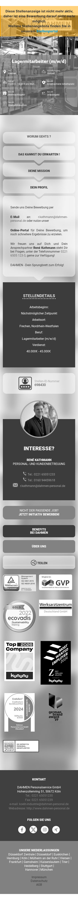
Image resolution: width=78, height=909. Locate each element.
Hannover (31, 869)
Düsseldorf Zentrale (21, 854)
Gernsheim (31, 862)
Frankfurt (15, 862)
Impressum (39, 877)
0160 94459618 (44, 480)
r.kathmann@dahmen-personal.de (42, 486)
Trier (65, 862)
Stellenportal (47, 31)
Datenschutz (39, 881)
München (46, 869)
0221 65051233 (44, 474)
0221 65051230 (42, 795)
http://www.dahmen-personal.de (48, 808)
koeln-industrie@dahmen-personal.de (44, 804)
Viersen (65, 858)
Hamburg (13, 858)
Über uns (39, 546)
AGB (39, 884)
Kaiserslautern (49, 862)
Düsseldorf (44, 854)
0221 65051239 (42, 800)
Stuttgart (46, 866)
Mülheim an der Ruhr (44, 858)
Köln (25, 858)
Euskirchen (61, 854)
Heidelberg (31, 866)
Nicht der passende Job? (39, 512)
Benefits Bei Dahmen (39, 531)
